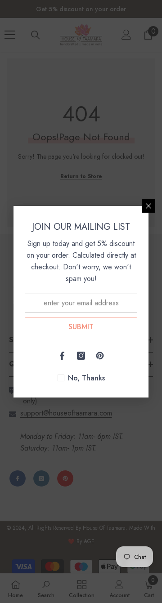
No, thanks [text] (86, 378)
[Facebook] (62, 355)
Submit (81, 327)
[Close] (148, 206)
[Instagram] (81, 355)
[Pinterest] (99, 355)
